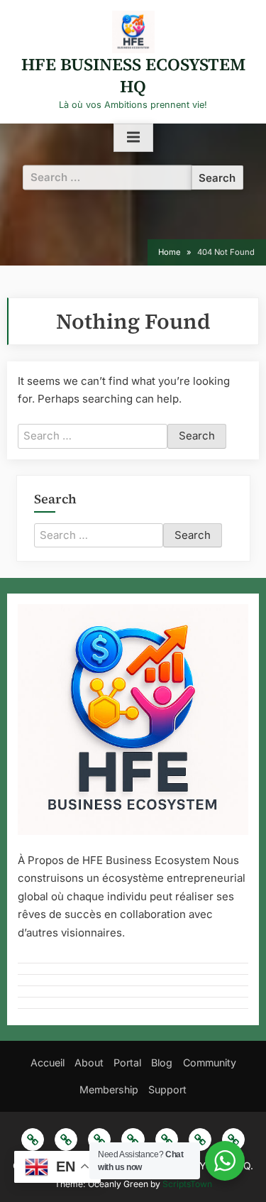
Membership (108, 1089)
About (89, 1062)
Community (209, 1062)
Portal (127, 1062)
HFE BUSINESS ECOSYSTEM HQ (133, 75)
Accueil (48, 1062)
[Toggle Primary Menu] (133, 138)
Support (167, 1089)
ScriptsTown (187, 1184)
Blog (161, 1062)
